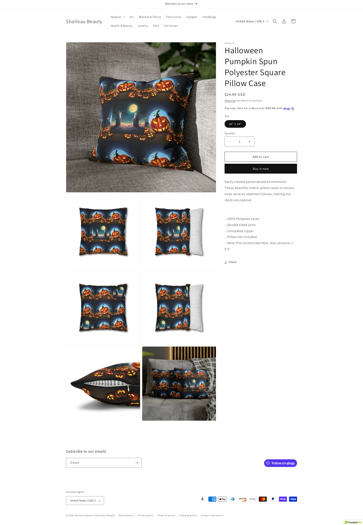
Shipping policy (188, 515)
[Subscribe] (136, 463)
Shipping (230, 100)
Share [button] (233, 262)
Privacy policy (146, 515)
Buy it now (261, 169)
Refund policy (126, 515)
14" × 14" (235, 124)
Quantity (230, 133)
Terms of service (166, 515)
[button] (117, 16)
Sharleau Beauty (84, 515)
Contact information (212, 515)
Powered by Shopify (104, 515)
